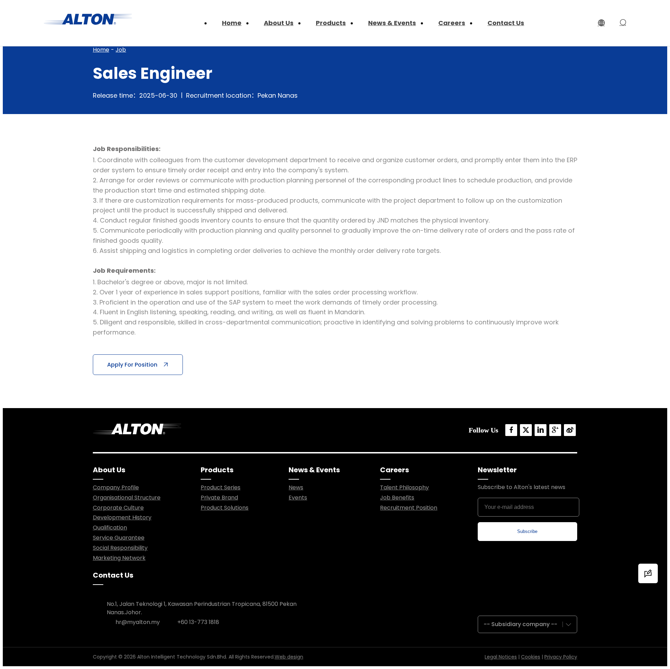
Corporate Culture (118, 508)
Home (101, 50)
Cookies (530, 656)
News (296, 487)
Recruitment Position (408, 508)
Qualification (110, 528)
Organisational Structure (127, 498)
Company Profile (116, 487)
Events (298, 498)
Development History (122, 517)
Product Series (220, 487)
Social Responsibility (120, 548)
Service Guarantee (118, 538)
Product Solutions (224, 508)
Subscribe (527, 531)
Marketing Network (119, 558)
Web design (289, 656)
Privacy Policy (560, 656)
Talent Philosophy (404, 487)
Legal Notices (501, 656)
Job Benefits (397, 498)
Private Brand (219, 498)
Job (121, 50)
